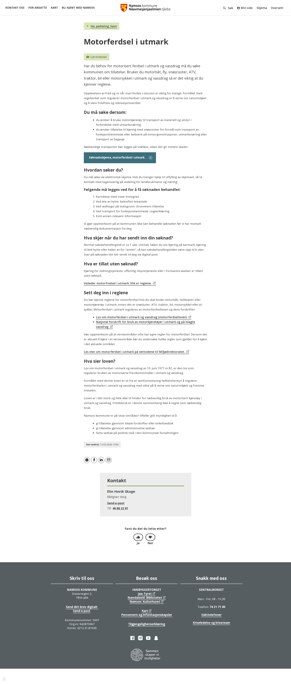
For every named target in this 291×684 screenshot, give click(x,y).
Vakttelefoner (211, 615)
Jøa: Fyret (145, 594)
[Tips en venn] (109, 460)
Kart (145, 611)
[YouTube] (148, 638)
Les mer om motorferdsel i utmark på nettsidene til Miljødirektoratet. (134, 352)
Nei (150, 543)
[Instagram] (140, 638)
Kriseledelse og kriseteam (211, 623)
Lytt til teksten (98, 57)
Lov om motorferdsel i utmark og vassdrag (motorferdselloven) (141, 317)
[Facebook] (132, 638)
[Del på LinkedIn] (101, 460)
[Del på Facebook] (94, 460)
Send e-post (81, 611)
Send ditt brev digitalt (82, 607)
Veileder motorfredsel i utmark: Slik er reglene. (117, 283)
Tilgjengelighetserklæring (146, 624)
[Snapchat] (156, 638)
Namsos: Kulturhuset (145, 602)
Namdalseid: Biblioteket (145, 598)
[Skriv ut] (87, 460)
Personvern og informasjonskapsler (146, 615)
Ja (138, 543)
